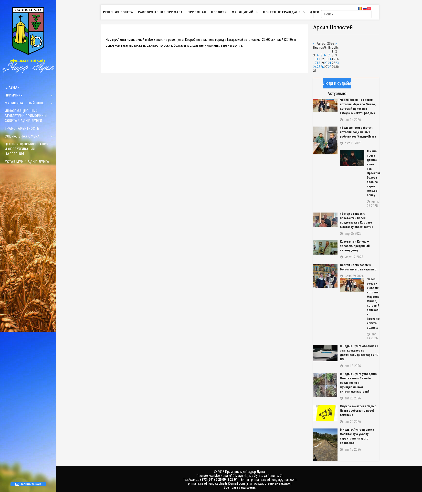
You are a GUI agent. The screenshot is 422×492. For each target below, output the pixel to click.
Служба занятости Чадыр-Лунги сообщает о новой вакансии (359, 410)
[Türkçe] (369, 8)
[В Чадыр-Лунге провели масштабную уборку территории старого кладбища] (325, 444)
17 (314, 63)
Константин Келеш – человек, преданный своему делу (355, 246)
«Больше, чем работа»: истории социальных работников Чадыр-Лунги (358, 132)
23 (337, 63)
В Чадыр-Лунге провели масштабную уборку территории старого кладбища (357, 436)
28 (329, 67)
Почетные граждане (282, 12)
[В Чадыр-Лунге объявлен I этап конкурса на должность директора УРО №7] (325, 353)
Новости (219, 12)
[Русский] (365, 8)
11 (318, 59)
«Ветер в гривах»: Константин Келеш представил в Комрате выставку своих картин (356, 220)
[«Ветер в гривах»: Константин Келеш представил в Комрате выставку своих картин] (325, 220)
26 (322, 67)
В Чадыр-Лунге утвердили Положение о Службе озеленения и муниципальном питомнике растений (358, 382)
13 (325, 59)
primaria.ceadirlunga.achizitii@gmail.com (216, 483)
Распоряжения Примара (160, 12)
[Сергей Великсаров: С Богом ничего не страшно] (325, 276)
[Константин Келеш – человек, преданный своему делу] (325, 247)
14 (329, 59)
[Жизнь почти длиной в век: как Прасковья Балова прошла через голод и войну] (352, 158)
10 (314, 59)
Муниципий (242, 12)
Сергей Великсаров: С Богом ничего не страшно (358, 267)
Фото (314, 12)
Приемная (197, 12)
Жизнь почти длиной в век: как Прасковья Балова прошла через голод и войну (373, 173)
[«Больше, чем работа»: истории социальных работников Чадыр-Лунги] (325, 140)
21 (329, 63)
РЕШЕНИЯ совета (118, 12)
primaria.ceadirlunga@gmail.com (273, 479)
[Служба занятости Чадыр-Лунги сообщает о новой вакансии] (325, 413)
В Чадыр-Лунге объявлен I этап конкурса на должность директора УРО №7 (359, 352)
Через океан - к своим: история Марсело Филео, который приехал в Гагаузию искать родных (358, 106)
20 (325, 63)
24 (314, 67)
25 (318, 67)
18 (318, 63)
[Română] (360, 8)
